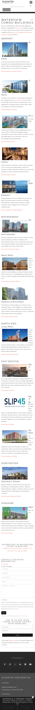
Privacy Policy (15, 608)
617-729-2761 (4, 564)
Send (3, 613)
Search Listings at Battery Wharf (10, 281)
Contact (7, 548)
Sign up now (12, 640)
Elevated (17, 548)
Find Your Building (9, 707)
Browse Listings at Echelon (8, 174)
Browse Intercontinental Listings (10, 249)
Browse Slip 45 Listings (7, 424)
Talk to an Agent (26, 707)
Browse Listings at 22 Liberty (9, 109)
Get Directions (6, 694)
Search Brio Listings (6, 533)
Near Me (6, 9)
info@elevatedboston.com (9, 687)
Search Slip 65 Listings (7, 390)
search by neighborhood (20, 32)
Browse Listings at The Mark (9, 456)
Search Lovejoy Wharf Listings (10, 354)
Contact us (18, 28)
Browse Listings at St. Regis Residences (12, 210)
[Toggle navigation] (31, 2)
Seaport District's (17, 100)
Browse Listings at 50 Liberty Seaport (11, 71)
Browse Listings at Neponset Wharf (11, 496)
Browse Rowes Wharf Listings (9, 316)
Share (31, 19)
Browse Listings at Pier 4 (8, 141)
